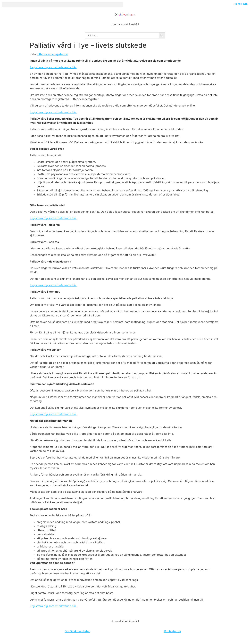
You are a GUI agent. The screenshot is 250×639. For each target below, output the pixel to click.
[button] (62, 4)
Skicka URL (241, 3)
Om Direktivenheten (77, 631)
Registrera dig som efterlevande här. (53, 67)
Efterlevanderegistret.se (52, 54)
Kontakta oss (172, 631)
